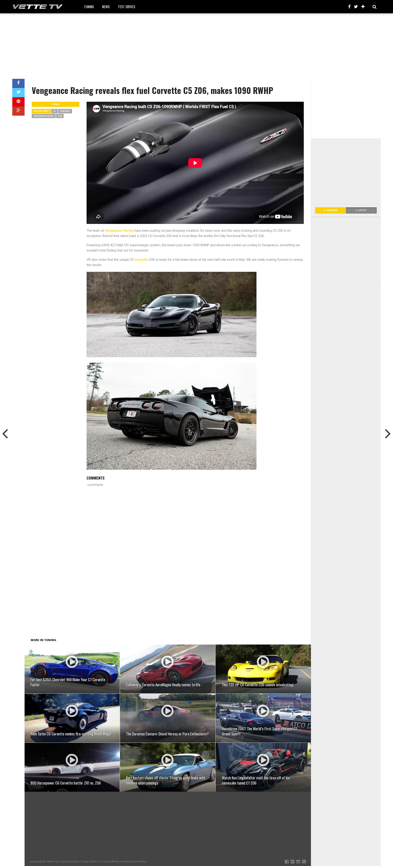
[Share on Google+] (18, 111)
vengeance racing (44, 116)
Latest (362, 210)
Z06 (60, 116)
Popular (332, 210)
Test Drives (126, 6)
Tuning (89, 6)
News (106, 6)
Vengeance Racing (119, 231)
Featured (65, 111)
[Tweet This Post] (18, 92)
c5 (54, 111)
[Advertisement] (196, 46)
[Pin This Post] (18, 101)
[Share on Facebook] (18, 83)
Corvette (141, 260)
